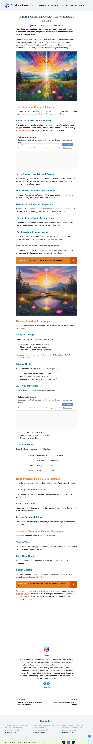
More (80, 5)
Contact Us (73, 5)
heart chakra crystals (44, 355)
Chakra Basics (42, 5)
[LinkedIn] (68, 742)
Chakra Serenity (21, 5)
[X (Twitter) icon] (48, 683)
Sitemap (65, 739)
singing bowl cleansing (35, 577)
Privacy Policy (47, 739)
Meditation (54, 5)
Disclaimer (57, 739)
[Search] (87, 5)
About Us (64, 5)
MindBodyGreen (22, 594)
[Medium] (73, 742)
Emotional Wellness (57, 25)
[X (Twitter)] (64, 742)
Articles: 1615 (46, 687)
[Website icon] (44, 683)
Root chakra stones (23, 130)
